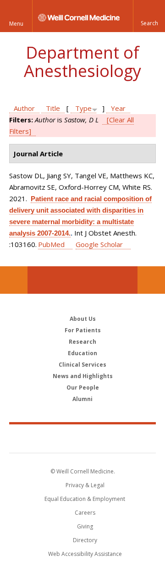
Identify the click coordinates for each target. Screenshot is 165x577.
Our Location (14, 280)
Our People (82, 387)
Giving (85, 526)
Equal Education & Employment (84, 499)
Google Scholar (99, 244)
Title (53, 108)
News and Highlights (83, 376)
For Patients (83, 330)
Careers (85, 513)
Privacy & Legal (85, 485)
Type (83, 108)
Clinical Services (82, 364)
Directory (85, 540)
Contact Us (151, 280)
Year (118, 108)
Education (82, 353)
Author (24, 108)
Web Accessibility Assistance (85, 554)
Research (82, 342)
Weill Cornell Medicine (82, 438)
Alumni (82, 399)
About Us (83, 319)
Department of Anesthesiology (82, 61)
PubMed (51, 244)
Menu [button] (16, 23)
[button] (149, 16)
